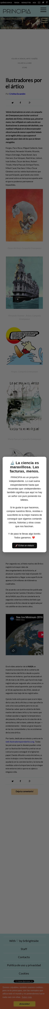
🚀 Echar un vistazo (24, 545)
